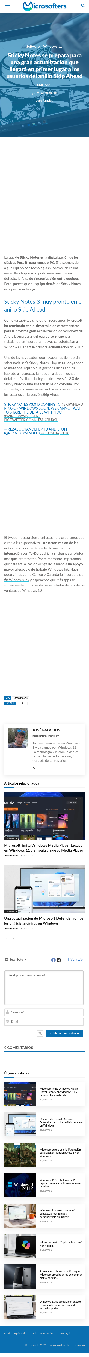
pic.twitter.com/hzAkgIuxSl (31, 420)
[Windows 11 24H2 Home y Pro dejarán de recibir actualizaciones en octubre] (20, 1185)
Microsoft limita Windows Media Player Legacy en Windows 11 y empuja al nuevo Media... (59, 1092)
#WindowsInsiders (22, 416)
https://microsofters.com (45, 736)
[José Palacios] (18, 749)
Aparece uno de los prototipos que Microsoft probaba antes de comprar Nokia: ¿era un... (61, 1274)
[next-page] (13, 938)
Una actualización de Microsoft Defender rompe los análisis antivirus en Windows (61, 1122)
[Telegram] (70, 151)
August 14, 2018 (54, 433)
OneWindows (21, 698)
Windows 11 (52, 46)
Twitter (22, 703)
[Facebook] (32, 151)
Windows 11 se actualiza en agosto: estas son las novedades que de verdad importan (60, 1305)
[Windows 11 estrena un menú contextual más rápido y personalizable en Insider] (20, 1216)
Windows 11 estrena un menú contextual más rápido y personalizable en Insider (57, 1214)
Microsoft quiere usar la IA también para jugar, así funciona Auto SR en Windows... (60, 1153)
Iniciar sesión (75, 959)
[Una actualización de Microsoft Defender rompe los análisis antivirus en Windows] (44, 889)
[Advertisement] (44, 206)
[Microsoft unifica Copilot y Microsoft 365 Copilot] (20, 1246)
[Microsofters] (44, 6)
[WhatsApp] (51, 151)
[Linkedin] (61, 151)
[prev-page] (6, 938)
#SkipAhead (72, 404)
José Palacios (44, 100)
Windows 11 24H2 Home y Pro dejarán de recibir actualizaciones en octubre (60, 1183)
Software (33, 46)
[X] (41, 151)
